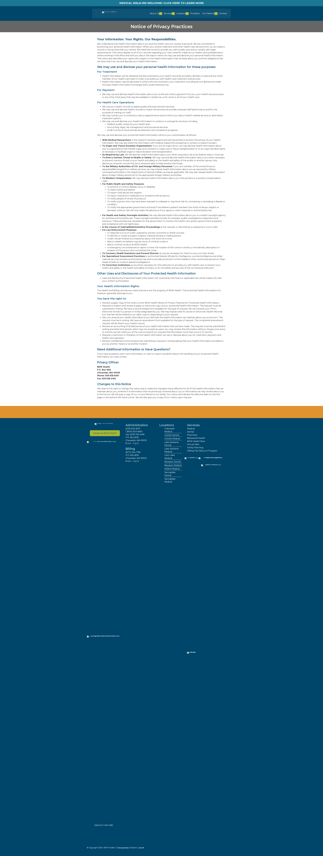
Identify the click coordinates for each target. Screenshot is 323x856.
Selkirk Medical (172, 469)
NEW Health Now (196, 441)
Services (168, 13)
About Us (154, 13)
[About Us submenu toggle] (160, 13)
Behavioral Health (196, 438)
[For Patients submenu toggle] (216, 13)
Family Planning (195, 447)
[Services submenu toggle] (173, 13)
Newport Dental (172, 462)
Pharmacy (192, 435)
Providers (195, 13)
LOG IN (141, 848)
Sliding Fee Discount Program (202, 451)
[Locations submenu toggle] (187, 13)
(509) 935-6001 (133, 428)
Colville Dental (171, 435)
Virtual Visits (193, 444)
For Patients (208, 13)
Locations (181, 13)
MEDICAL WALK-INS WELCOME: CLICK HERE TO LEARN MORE (161, 3)
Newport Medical (173, 465)
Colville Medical (172, 438)
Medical (191, 428)
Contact (223, 13)
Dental (190, 432)
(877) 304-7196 (133, 452)
